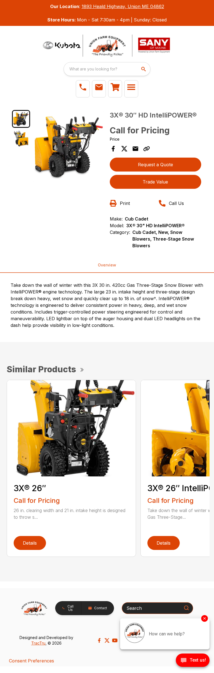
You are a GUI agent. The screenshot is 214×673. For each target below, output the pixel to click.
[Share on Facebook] (113, 148)
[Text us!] (192, 660)
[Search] (186, 608)
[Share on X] (124, 148)
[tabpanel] (68, 147)
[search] (144, 69)
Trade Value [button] (155, 182)
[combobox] (107, 69)
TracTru (38, 643)
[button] (83, 88)
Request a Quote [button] (155, 164)
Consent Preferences (31, 661)
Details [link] (30, 543)
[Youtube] (115, 640)
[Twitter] (107, 640)
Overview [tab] (107, 265)
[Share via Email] (135, 148)
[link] (115, 88)
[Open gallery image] (68, 146)
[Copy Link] (146, 148)
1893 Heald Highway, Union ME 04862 (123, 6)
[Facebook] (99, 640)
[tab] (21, 119)
